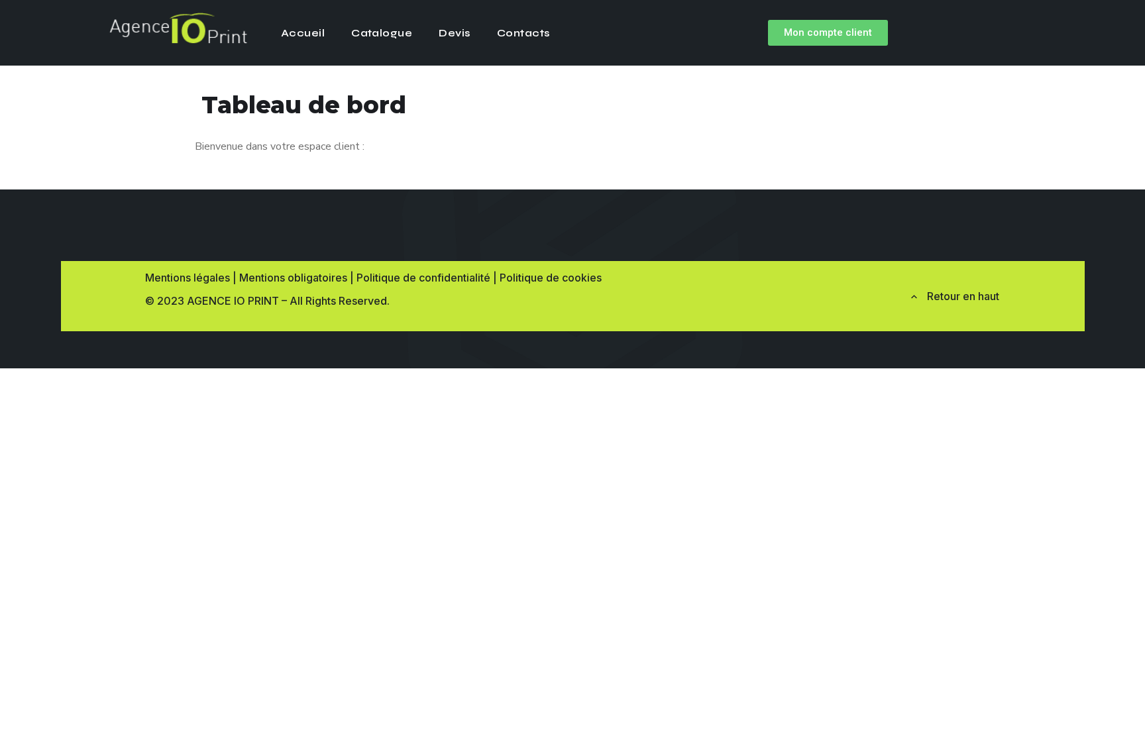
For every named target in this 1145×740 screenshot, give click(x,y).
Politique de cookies (551, 277)
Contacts (523, 32)
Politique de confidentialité (423, 277)
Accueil (303, 32)
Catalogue (381, 32)
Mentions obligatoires (293, 277)
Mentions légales (187, 277)
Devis (454, 32)
